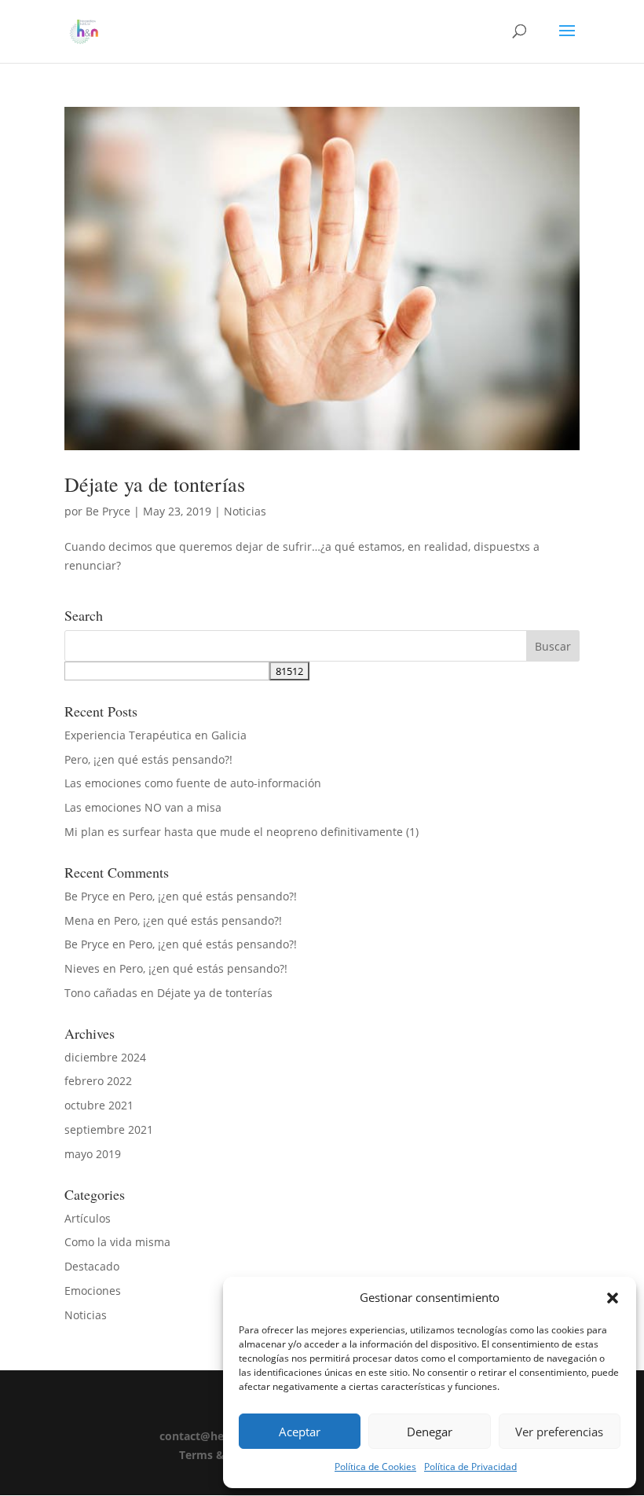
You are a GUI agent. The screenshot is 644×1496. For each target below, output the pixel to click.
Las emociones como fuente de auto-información (192, 783)
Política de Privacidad (470, 1466)
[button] (612, 1298)
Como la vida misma (117, 1241)
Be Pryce (108, 511)
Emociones (92, 1290)
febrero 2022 (98, 1080)
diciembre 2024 (105, 1057)
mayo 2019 (92, 1153)
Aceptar (299, 1431)
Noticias (245, 511)
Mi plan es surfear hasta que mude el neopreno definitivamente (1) (241, 831)
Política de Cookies (375, 1466)
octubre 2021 (99, 1105)
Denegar (429, 1431)
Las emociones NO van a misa (142, 807)
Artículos (87, 1218)
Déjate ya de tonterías (154, 484)
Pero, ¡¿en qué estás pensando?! (148, 759)
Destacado (91, 1266)
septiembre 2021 (108, 1129)
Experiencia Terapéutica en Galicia (155, 735)
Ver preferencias (559, 1431)
